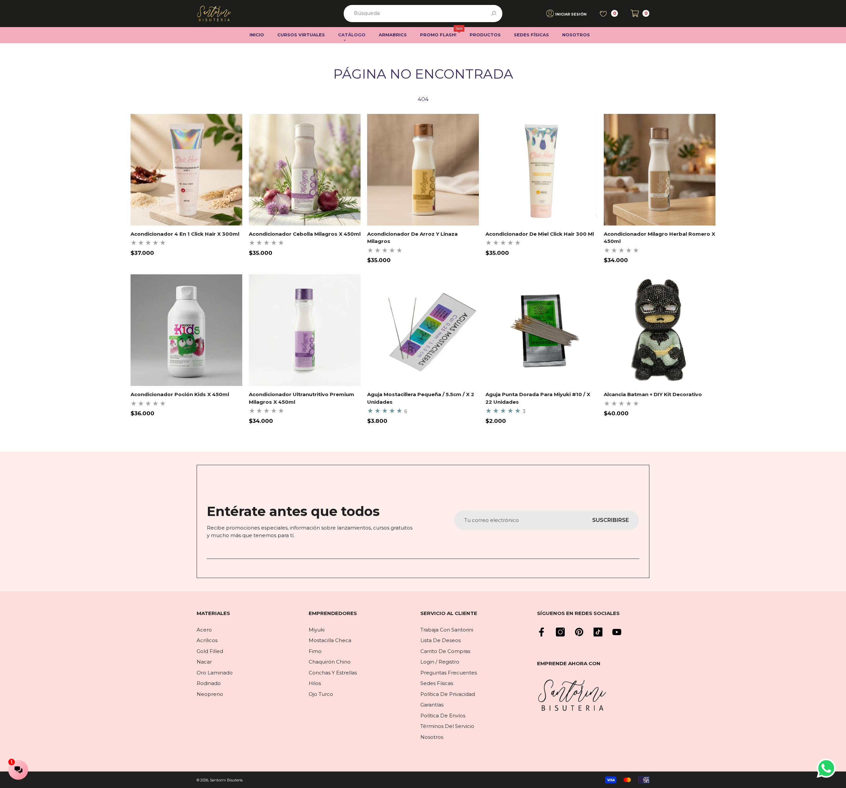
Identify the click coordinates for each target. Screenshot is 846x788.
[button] (640, 13)
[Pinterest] (579, 632)
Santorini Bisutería (226, 780)
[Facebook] (541, 632)
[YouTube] (616, 632)
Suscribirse (610, 520)
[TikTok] (598, 632)
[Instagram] (560, 632)
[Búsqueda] (423, 13)
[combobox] (415, 13)
